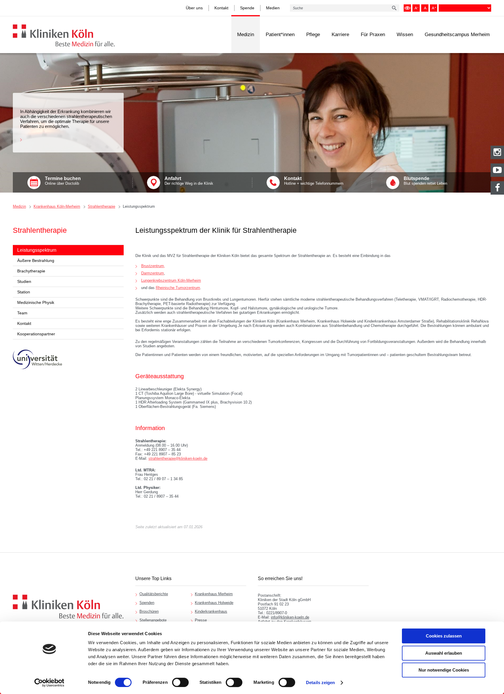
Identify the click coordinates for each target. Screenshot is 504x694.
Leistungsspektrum (139, 206)
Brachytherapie (31, 271)
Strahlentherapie (101, 206)
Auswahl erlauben (443, 653)
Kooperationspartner (36, 334)
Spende (247, 8)
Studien (24, 281)
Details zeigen (320, 682)
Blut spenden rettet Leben (425, 181)
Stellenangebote (153, 620)
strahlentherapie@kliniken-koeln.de (177, 458)
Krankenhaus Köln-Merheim (57, 206)
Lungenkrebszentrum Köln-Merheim (171, 280)
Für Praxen (373, 34)
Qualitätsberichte (153, 594)
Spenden (146, 602)
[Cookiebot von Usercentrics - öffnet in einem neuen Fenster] (49, 682)
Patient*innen (280, 34)
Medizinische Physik (35, 302)
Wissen (405, 34)
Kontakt (221, 8)
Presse (201, 620)
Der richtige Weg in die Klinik (188, 181)
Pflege (313, 34)
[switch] (180, 682)
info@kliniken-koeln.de (290, 617)
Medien (273, 8)
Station (23, 292)
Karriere (340, 34)
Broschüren (149, 611)
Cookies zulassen (444, 635)
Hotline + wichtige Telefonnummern (313, 181)
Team (22, 313)
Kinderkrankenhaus (211, 611)
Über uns (194, 8)
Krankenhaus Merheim (214, 594)
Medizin (245, 34)
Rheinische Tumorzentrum (178, 288)
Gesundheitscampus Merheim (457, 34)
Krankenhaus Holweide (214, 602)
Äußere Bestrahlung (35, 260)
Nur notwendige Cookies (444, 669)
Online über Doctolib (63, 181)
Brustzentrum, (153, 266)
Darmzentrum (152, 273)
